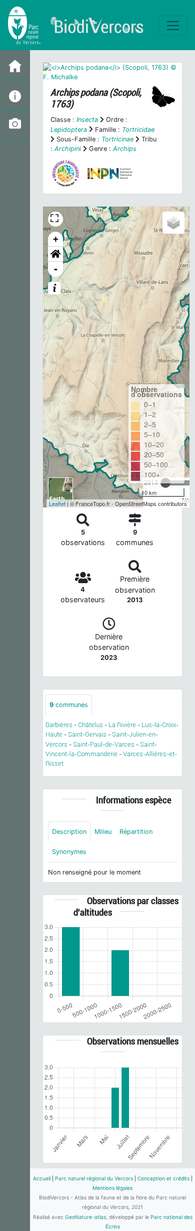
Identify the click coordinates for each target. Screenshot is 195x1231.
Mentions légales (112, 1188)
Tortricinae (118, 139)
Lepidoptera (68, 129)
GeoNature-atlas (85, 1217)
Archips (124, 148)
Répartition (136, 831)
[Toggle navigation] (173, 26)
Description (69, 831)
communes (69, 705)
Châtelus (90, 725)
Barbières (59, 725)
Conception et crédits (164, 1178)
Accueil (41, 1178)
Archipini (67, 148)
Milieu (103, 831)
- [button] (55, 269)
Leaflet (57, 503)
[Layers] (173, 223)
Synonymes (69, 851)
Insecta (87, 119)
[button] (55, 254)
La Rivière (122, 725)
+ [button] (55, 239)
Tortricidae (138, 129)
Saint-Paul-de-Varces (103, 744)
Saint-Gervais (87, 734)
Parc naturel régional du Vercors (94, 1178)
